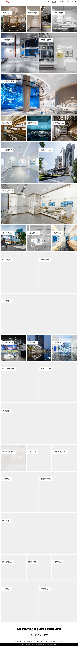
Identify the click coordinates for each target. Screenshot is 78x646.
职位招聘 (61, 1)
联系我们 (68, 1)
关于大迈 (47, 1)
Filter (8, 4)
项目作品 (54, 1)
